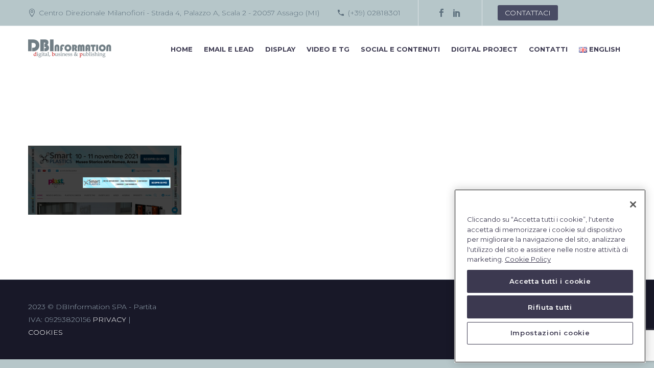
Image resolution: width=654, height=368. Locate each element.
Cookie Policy (528, 260)
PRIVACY (109, 319)
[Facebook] (441, 13)
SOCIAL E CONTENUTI (400, 49)
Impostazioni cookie (550, 333)
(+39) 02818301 (374, 12)
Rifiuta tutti (550, 307)
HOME (182, 49)
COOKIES (45, 332)
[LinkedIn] (456, 13)
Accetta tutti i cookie (550, 282)
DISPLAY (280, 49)
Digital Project (484, 49)
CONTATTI (548, 49)
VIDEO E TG (328, 49)
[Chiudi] (633, 204)
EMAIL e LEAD (229, 49)
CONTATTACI (528, 12)
